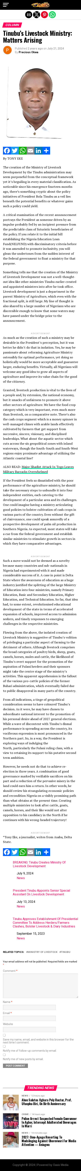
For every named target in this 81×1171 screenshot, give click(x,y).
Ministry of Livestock (42, 952)
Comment (10, 971)
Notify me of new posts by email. (23, 1059)
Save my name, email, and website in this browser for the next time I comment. (38, 1041)
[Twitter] (15, 153)
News (21, 878)
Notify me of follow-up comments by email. (30, 1050)
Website (8, 1024)
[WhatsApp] (23, 153)
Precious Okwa (28, 52)
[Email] (30, 153)
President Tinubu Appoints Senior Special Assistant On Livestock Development (41, 892)
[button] (6, 5)
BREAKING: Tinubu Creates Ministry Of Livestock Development (39, 864)
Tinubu (65, 952)
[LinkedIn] (38, 153)
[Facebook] (7, 153)
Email (7, 1013)
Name (7, 1002)
